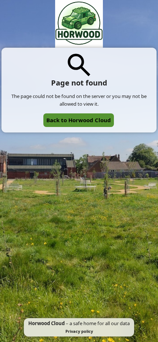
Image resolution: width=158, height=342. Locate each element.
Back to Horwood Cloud (78, 120)
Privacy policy (79, 331)
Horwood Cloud (46, 323)
